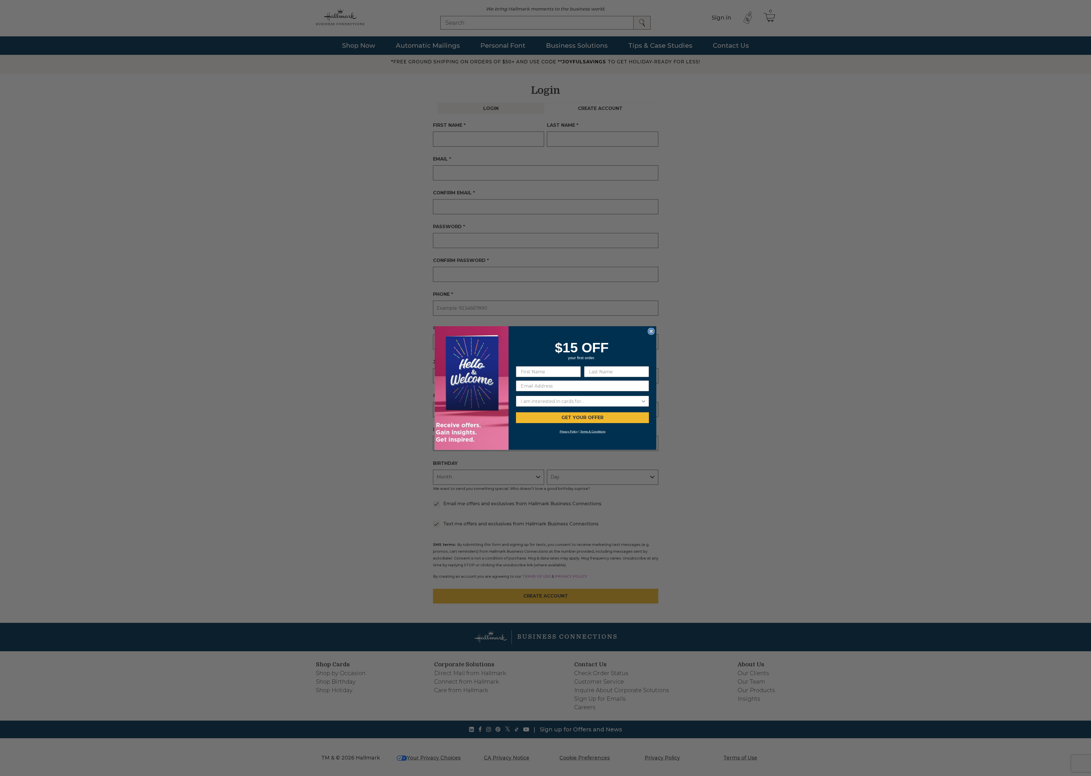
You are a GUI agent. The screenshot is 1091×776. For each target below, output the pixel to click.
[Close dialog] (651, 331)
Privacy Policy (569, 431)
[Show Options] (643, 401)
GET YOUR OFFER (582, 417)
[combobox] (581, 401)
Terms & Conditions (592, 431)
